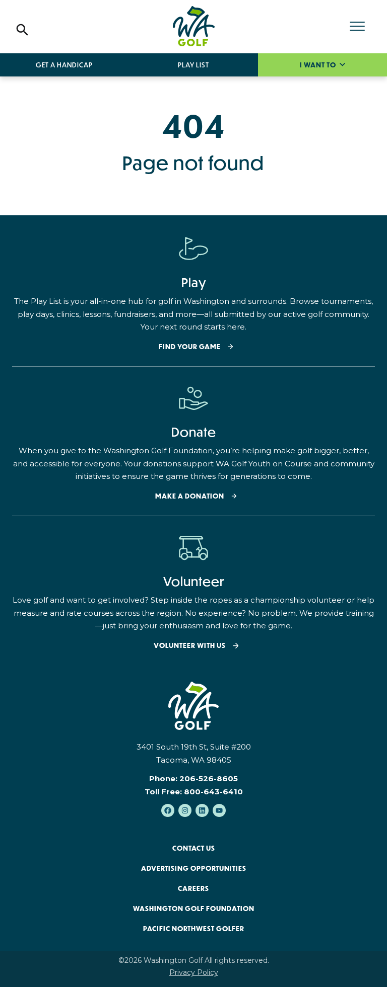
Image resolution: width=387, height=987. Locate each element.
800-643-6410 (213, 791)
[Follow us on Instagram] (184, 810)
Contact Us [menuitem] (193, 848)
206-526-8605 (208, 778)
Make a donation (189, 496)
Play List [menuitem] (193, 64)
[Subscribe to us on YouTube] (219, 810)
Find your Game (190, 347)
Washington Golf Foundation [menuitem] (193, 908)
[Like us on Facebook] (167, 810)
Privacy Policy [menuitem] (193, 972)
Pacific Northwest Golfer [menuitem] (193, 928)
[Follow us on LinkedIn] (202, 810)
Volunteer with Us (190, 645)
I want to (319, 64)
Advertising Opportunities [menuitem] (193, 868)
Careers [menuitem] (193, 888)
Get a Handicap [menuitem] (64, 64)
